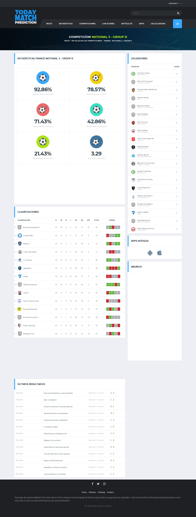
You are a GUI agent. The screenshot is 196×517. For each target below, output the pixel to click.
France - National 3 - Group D (118, 41)
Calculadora (158, 24)
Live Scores (108, 24)
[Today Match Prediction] (25, 16)
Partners (92, 492)
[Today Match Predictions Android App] (150, 254)
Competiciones (87, 24)
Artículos (126, 24)
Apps (141, 24)
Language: (174, 3)
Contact (110, 492)
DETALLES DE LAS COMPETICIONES (87, 41)
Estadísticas (66, 24)
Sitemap (101, 492)
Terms (84, 492)
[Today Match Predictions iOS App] (159, 254)
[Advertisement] (69, 183)
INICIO (49, 24)
